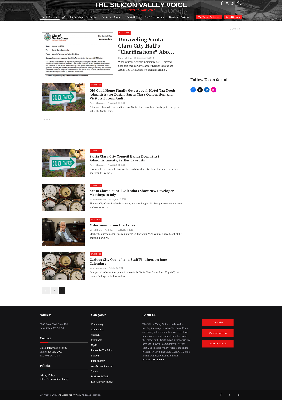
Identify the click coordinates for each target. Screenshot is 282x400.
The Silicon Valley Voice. (69, 395)
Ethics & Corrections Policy (54, 379)
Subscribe (218, 322)
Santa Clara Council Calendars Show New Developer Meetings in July (132, 193)
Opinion (105, 17)
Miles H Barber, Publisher (101, 230)
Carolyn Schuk (125, 58)
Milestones (95, 219)
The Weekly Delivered (208, 17)
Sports (172, 17)
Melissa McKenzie (98, 199)
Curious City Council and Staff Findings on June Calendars (128, 261)
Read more (158, 359)
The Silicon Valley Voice (141, 5)
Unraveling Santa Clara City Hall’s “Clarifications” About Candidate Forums (146, 49)
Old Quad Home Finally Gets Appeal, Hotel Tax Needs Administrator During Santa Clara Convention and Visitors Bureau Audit (133, 94)
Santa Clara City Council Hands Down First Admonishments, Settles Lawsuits (124, 158)
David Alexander (97, 103)
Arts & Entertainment (154, 17)
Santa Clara (48, 17)
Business (185, 17)
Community (75, 17)
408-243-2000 (55, 351)
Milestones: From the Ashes (112, 225)
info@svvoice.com (57, 347)
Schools (118, 17)
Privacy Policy (47, 375)
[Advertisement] (112, 133)
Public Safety (133, 17)
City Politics (91, 17)
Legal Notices (233, 17)
